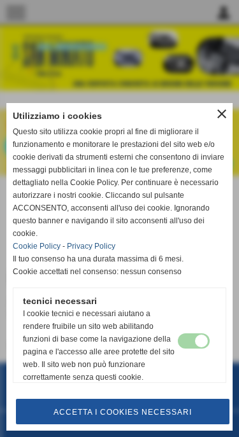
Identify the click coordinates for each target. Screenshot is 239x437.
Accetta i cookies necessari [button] (123, 412)
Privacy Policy (91, 246)
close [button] (221, 113)
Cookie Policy (37, 246)
